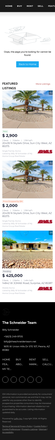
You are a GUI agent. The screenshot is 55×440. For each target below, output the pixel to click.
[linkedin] (14, 380)
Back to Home (27, 64)
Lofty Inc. (18, 418)
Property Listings (29, 429)
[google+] (39, 380)
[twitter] (22, 380)
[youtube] (31, 380)
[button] (7, 360)
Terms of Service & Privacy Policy (17, 426)
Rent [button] (30, 6)
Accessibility (8, 432)
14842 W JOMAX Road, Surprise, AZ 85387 (27, 283)
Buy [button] (19, 6)
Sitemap (43, 429)
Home (9, 6)
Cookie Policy (40, 426)
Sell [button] (40, 6)
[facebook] (5, 380)
